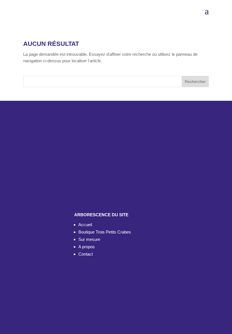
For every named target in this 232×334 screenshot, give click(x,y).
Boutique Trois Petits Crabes (104, 232)
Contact (85, 254)
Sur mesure (89, 239)
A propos (86, 246)
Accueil (85, 224)
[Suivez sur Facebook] (81, 167)
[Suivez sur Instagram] (100, 167)
